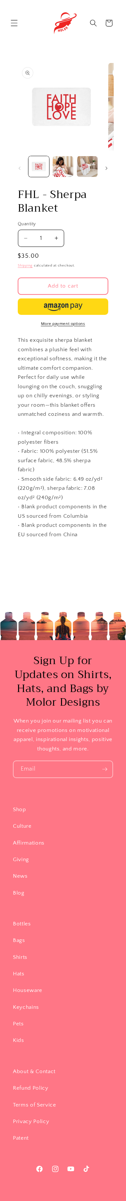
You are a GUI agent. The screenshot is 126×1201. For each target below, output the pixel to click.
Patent (21, 1138)
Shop (19, 809)
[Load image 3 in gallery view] (87, 166)
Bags (19, 940)
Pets (18, 1024)
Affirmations (29, 843)
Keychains (26, 1007)
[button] (14, 23)
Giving (21, 859)
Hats (19, 974)
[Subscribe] (104, 769)
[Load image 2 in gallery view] (63, 166)
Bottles (22, 924)
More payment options (63, 323)
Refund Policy (30, 1088)
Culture (22, 826)
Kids (18, 1040)
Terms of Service (34, 1105)
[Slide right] (107, 168)
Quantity (27, 224)
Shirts (20, 957)
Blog (19, 893)
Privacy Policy (31, 1121)
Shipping (25, 265)
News (20, 876)
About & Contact (34, 1071)
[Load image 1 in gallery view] (38, 166)
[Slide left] (20, 168)
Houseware (27, 990)
